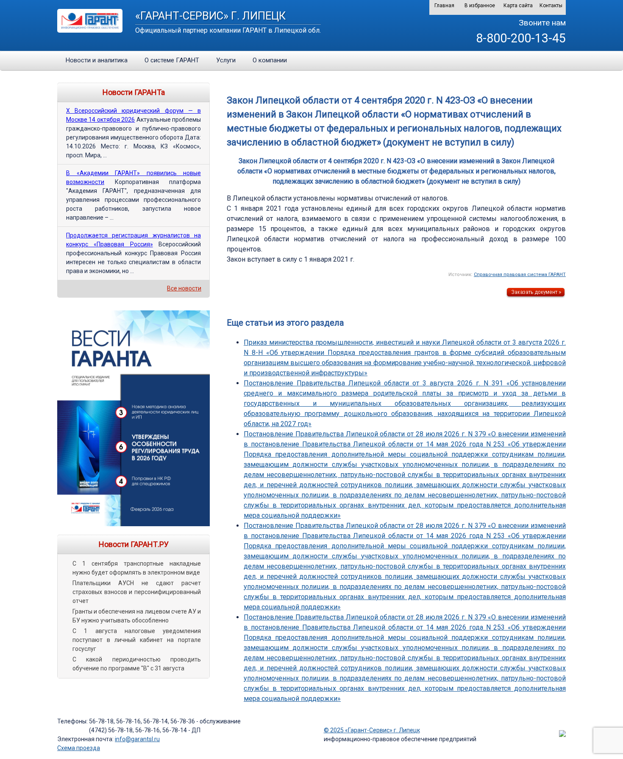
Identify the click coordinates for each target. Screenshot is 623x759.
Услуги (226, 60)
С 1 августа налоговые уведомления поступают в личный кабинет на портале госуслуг (136, 640)
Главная (444, 5)
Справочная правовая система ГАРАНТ (520, 274)
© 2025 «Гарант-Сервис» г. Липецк (372, 730)
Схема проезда (78, 748)
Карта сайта (518, 5)
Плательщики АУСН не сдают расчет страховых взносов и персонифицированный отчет (136, 592)
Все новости (184, 288)
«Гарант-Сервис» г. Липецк (210, 15)
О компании (270, 60)
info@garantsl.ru (137, 739)
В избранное (479, 5)
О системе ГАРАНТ (172, 60)
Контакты (551, 5)
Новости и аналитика (97, 60)
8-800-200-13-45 (521, 38)
